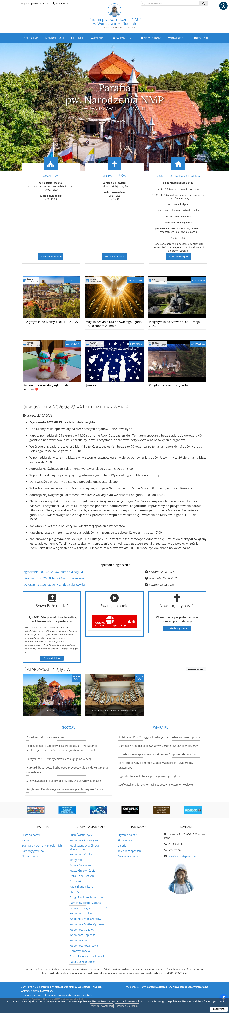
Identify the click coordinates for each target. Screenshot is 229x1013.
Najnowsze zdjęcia (46, 669)
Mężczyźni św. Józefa (82, 870)
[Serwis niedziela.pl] (162, 810)
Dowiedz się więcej (177, 628)
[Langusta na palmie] (67, 810)
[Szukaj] (203, 3)
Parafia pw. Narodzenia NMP (114, 23)
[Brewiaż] (130, 810)
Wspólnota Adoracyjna (84, 840)
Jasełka (91, 385)
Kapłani (26, 840)
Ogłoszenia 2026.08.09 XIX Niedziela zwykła (54, 584)
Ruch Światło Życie (81, 835)
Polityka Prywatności (101, 1005)
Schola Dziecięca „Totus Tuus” (88, 908)
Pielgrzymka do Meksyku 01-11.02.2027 (51, 322)
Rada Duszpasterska (82, 962)
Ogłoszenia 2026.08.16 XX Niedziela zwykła (53, 578)
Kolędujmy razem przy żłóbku (169, 385)
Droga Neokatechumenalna (87, 897)
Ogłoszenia (30, 38)
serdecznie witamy (114, 120)
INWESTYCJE (178, 38)
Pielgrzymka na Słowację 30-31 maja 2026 (174, 324)
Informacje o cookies (127, 1005)
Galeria (121, 845)
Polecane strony (127, 856)
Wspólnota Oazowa (82, 929)
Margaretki (76, 860)
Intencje (78, 38)
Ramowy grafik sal (33, 851)
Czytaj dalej (51, 658)
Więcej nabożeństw (50, 256)
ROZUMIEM (219, 1009)
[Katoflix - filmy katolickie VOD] (99, 810)
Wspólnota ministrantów (85, 919)
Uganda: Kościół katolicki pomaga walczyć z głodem (150, 776)
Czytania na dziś (127, 835)
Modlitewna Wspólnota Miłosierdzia (84, 847)
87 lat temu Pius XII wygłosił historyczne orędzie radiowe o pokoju (159, 737)
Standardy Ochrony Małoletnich (42, 845)
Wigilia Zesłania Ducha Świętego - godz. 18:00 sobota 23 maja (114, 324)
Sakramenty (123, 38)
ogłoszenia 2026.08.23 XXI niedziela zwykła (76, 407)
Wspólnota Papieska (82, 935)
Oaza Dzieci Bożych (82, 876)
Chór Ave (75, 892)
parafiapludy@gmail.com (36, 3)
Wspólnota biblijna (81, 913)
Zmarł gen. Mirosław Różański (45, 737)
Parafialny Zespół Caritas (85, 903)
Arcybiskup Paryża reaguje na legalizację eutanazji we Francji (64, 789)
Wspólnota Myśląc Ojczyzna (87, 924)
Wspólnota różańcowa (84, 945)
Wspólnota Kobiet (81, 854)
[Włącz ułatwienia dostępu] (223, 6)
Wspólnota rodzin (81, 940)
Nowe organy (152, 38)
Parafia (99, 38)
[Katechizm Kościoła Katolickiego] (36, 810)
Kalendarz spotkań (129, 851)
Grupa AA (76, 881)
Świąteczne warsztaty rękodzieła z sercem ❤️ (47, 387)
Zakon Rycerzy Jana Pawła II (87, 956)
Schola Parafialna (80, 865)
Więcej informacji (113, 256)
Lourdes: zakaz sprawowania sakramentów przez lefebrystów (157, 754)
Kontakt (202, 38)
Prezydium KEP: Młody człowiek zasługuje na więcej (58, 759)
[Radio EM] (193, 810)
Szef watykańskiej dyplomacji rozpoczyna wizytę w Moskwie (63, 781)
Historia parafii (31, 835)
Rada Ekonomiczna (82, 886)
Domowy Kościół (80, 951)
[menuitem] (29, 38)
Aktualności (55, 37)
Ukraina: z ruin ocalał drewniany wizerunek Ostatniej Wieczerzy (158, 746)
